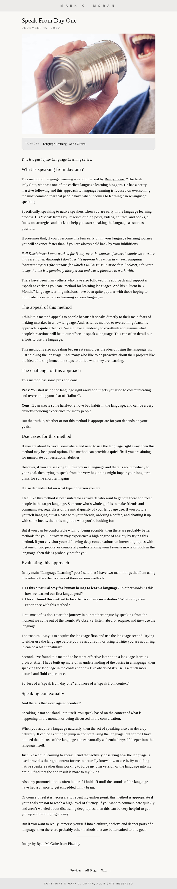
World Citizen (76, 143)
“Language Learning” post (60, 573)
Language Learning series (71, 159)
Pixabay (74, 844)
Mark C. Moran (88, 5)
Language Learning (55, 143)
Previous (75, 870)
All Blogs (91, 870)
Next (104, 870)
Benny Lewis (115, 179)
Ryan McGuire (48, 844)
